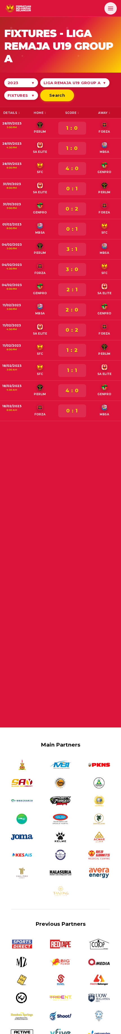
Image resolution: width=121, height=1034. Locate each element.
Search (57, 95)
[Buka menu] (110, 8)
